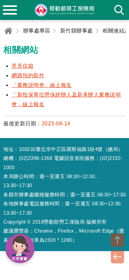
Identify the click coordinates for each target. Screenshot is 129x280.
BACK (117, 256)
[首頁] (8, 30)
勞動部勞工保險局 (64, 10)
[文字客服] (20, 248)
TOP (117, 240)
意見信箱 (22, 66)
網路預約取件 (28, 75)
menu (10, 10)
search (119, 10)
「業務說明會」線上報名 (42, 85)
